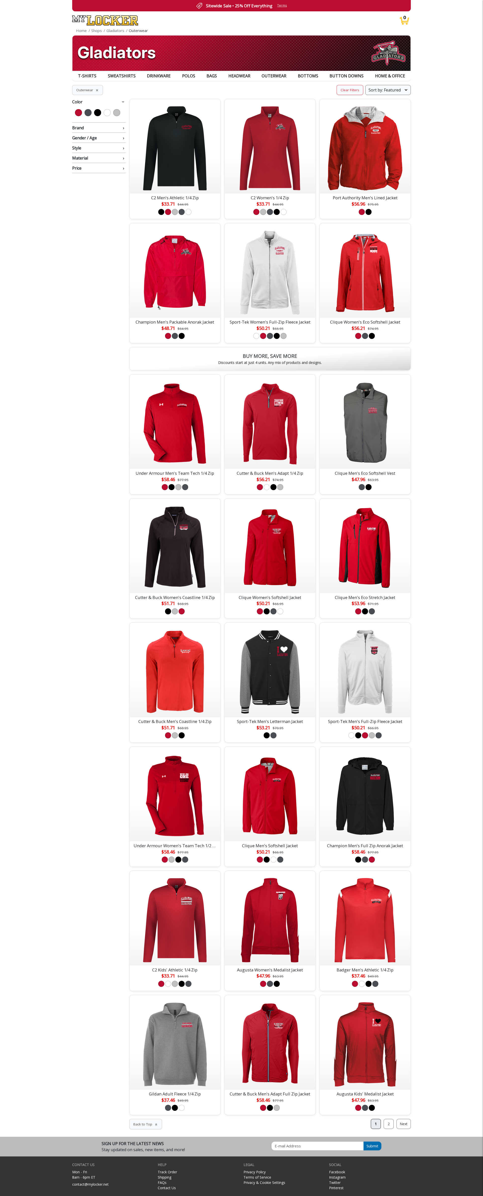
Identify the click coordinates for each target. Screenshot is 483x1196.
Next (404, 1123)
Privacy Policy (255, 1172)
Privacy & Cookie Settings (264, 1182)
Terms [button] (282, 5)
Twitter (335, 1182)
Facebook (337, 1172)
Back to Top (145, 1124)
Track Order (167, 1172)
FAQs (162, 1182)
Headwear (239, 76)
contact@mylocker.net (90, 1184)
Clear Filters (350, 90)
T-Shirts (87, 76)
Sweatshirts (122, 76)
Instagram (337, 1177)
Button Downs (347, 76)
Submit (372, 1145)
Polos (188, 76)
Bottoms (308, 76)
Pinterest (336, 1187)
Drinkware (159, 76)
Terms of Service (257, 1177)
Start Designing (175, 183)
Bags (212, 76)
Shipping (164, 1177)
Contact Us (167, 1187)
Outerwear (274, 76)
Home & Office (390, 76)
